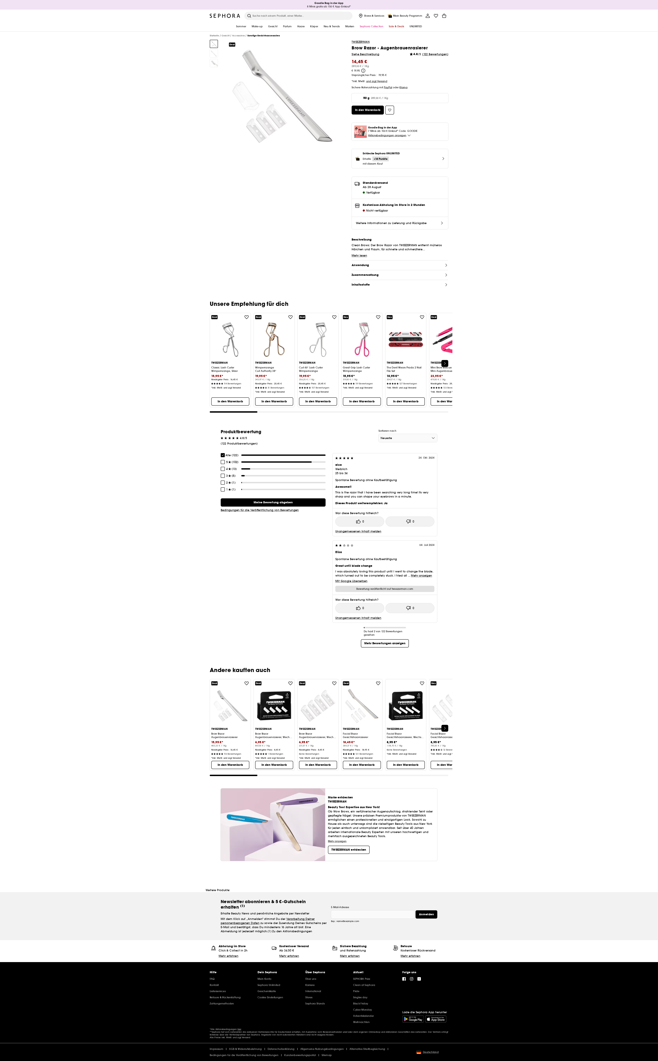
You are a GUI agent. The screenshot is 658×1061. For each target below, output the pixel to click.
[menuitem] (371, 16)
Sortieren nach (387, 430)
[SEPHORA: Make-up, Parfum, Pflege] (225, 16)
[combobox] (408, 438)
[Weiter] (444, 363)
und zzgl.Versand (376, 81)
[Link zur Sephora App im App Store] (435, 1019)
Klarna (403, 87)
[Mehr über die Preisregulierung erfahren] (363, 70)
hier (239, 1029)
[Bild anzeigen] (214, 44)
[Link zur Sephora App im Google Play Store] (413, 1019)
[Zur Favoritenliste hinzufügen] (246, 317)
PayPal (388, 87)
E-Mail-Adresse (340, 907)
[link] (273, 502)
